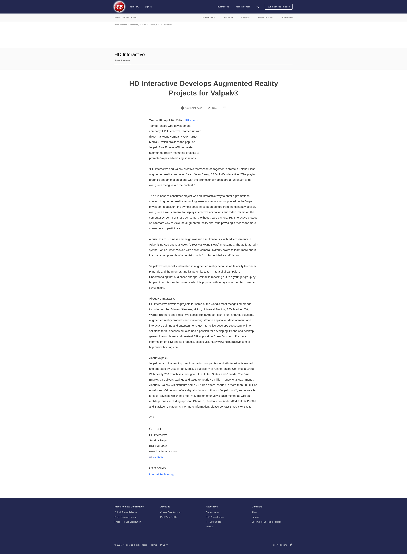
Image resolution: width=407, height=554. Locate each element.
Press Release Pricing (125, 517)
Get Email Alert (193, 108)
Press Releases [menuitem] (242, 6)
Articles (209, 526)
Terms (154, 545)
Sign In (148, 6)
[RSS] (209, 108)
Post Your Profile (168, 517)
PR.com (190, 120)
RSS (214, 108)
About (255, 512)
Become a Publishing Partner (266, 521)
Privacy (164, 545)
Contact (158, 456)
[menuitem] (257, 6)
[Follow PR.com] (290, 545)
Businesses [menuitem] (223, 6)
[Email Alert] (183, 108)
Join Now (134, 6)
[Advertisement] (203, 36)
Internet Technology (149, 25)
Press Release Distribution (127, 521)
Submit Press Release (279, 6)
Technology (134, 25)
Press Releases (120, 25)
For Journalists (213, 521)
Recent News (212, 512)
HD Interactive (166, 25)
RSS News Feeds (215, 517)
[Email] (224, 108)
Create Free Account (170, 512)
